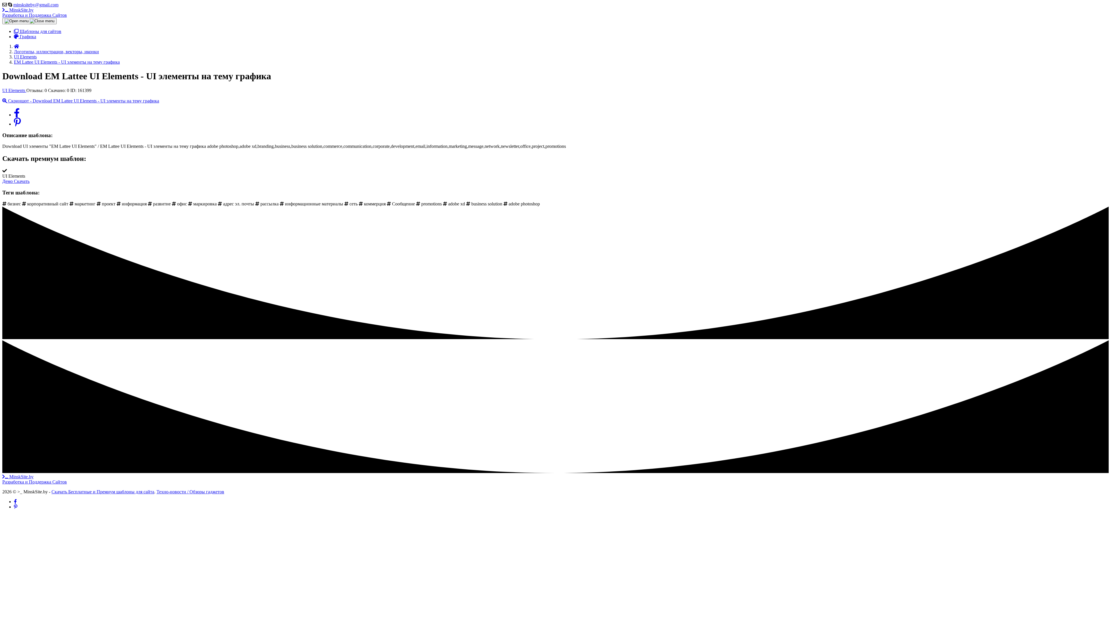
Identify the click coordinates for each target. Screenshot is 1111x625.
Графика (27, 36)
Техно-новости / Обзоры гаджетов (190, 491)
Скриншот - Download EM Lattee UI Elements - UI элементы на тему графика (83, 100)
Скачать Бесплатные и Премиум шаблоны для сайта (102, 491)
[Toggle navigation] (29, 21)
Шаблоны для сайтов (40, 31)
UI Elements (14, 90)
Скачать (22, 181)
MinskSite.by (34, 13)
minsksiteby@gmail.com (35, 4)
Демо (8, 181)
